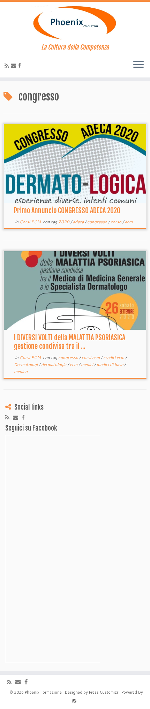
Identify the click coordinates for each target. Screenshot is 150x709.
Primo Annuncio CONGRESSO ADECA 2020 (67, 210)
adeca (79, 222)
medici (87, 364)
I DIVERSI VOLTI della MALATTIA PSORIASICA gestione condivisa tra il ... (69, 342)
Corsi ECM (31, 222)
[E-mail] (14, 65)
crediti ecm (114, 357)
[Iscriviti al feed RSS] (8, 65)
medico (21, 371)
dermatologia (54, 364)
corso (116, 222)
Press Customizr (103, 692)
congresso (97, 222)
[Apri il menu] (138, 65)
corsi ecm (91, 357)
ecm (129, 222)
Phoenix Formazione (43, 692)
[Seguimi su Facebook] (20, 65)
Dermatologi (26, 364)
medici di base (110, 364)
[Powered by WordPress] (74, 699)
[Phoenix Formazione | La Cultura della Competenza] (75, 22)
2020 (64, 222)
